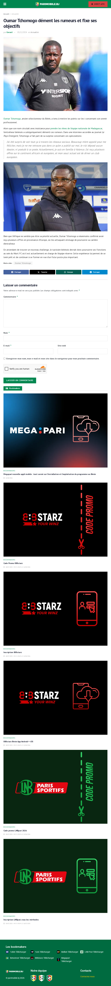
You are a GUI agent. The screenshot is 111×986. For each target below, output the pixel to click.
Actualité (15, 14)
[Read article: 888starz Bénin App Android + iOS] (55, 698)
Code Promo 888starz (13, 563)
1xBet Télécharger (18, 952)
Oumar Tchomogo (23, 263)
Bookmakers (9, 471)
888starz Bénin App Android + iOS (18, 741)
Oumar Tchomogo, (12, 118)
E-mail (7, 345)
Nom (6, 332)
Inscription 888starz (12, 652)
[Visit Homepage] (47, 4)
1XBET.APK (99, 4)
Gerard (9, 32)
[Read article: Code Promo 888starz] (55, 519)
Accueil (6, 14)
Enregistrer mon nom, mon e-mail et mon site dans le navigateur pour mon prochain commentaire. (52, 358)
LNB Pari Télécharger (94, 952)
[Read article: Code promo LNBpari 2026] (55, 787)
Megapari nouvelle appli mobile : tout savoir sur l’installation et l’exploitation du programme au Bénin (49, 474)
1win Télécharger (42, 952)
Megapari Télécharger (66, 959)
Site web (62, 345)
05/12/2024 (22, 32)
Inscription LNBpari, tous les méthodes (21, 919)
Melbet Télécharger (69, 952)
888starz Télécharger (44, 958)
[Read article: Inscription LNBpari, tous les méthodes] (55, 876)
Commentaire (10, 296)
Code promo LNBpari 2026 (15, 830)
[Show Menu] (4, 4)
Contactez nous (87, 976)
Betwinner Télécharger (20, 958)
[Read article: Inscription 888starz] (55, 609)
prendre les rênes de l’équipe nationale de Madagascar (76, 128)
